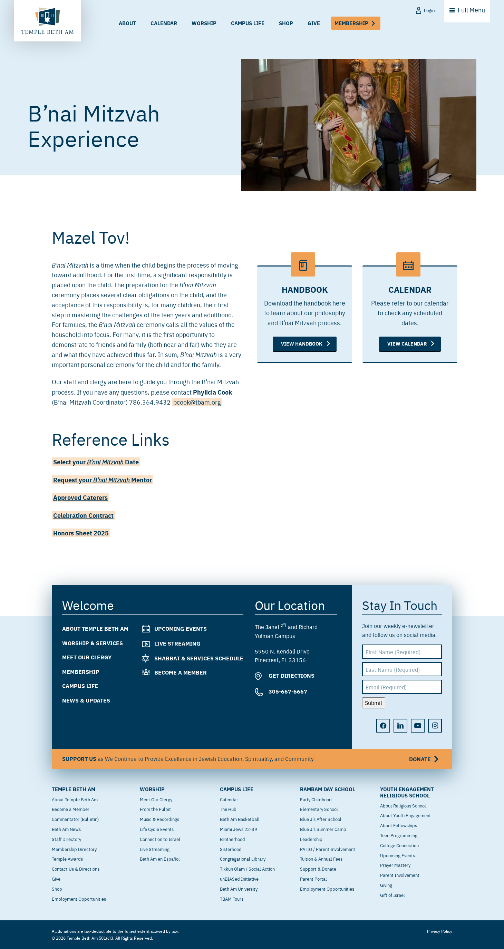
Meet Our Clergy (87, 657)
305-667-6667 (287, 691)
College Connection (399, 845)
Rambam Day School (327, 789)
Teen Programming (398, 835)
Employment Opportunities (79, 898)
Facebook (383, 726)
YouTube (418, 726)
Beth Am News (66, 829)
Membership (351, 23)
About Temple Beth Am (95, 628)
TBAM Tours (231, 898)
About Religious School (403, 805)
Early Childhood (316, 799)
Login (429, 10)
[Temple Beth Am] (47, 21)
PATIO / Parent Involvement (327, 849)
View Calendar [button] (407, 343)
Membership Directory (74, 849)
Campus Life (247, 23)
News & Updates (86, 700)
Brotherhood (232, 839)
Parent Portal (313, 878)
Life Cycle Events (157, 829)
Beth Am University (239, 888)
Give (314, 23)
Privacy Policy (439, 931)
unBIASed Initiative (239, 878)
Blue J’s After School (320, 819)
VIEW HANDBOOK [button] (301, 343)
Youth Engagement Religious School (407, 792)
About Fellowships (398, 825)
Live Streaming (177, 643)
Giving (386, 885)
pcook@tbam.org (197, 402)
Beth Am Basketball (240, 819)
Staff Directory (66, 839)
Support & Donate (318, 868)
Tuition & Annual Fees (321, 858)
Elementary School (319, 809)
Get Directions (290, 675)
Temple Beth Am (73, 789)
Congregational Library (242, 858)
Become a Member (180, 672)
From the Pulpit (155, 809)
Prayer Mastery (395, 865)
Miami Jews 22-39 (238, 829)
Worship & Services (92, 643)
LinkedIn (400, 726)
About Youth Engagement (405, 815)
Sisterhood (231, 849)
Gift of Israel (392, 895)
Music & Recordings (159, 819)
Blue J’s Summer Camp (323, 829)
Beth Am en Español (160, 858)
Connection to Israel (160, 839)
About (127, 23)
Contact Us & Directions (75, 868)
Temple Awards (67, 858)
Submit (373, 702)
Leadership (311, 839)
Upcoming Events (180, 628)
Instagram (435, 726)
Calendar (164, 23)
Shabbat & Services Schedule (198, 658)
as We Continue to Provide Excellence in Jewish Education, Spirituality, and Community (246, 758)
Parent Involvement (399, 875)
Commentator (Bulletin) (75, 819)
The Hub (228, 809)
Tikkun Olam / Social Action (247, 868)
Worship (204, 23)
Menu (471, 10)
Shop (286, 23)
